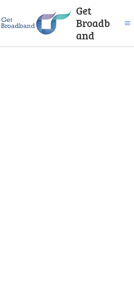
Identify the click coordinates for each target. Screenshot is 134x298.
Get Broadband (93, 23)
